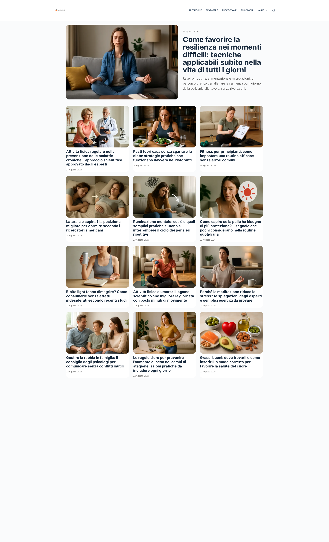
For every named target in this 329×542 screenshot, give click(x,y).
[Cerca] (273, 10)
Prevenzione (229, 10)
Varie (261, 10)
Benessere (212, 10)
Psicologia (247, 10)
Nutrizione (195, 10)
